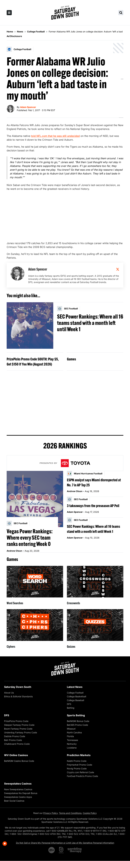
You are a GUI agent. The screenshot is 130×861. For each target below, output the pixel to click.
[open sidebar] (9, 12)
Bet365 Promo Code (77, 725)
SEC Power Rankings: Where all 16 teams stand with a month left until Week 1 (90, 322)
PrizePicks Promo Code (16, 721)
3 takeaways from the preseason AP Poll (93, 505)
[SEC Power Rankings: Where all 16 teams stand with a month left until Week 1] (30, 325)
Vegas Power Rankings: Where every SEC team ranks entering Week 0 (30, 537)
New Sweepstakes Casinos (18, 789)
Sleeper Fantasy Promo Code (19, 725)
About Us (9, 692)
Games (71, 359)
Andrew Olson (14, 550)
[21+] (51, 850)
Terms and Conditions (70, 813)
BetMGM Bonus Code (78, 721)
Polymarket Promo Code (79, 764)
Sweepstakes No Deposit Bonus (20, 793)
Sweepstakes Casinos (18, 783)
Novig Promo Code (77, 768)
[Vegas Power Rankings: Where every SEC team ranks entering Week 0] (35, 499)
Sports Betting (76, 715)
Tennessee (72, 740)
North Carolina (74, 732)
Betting (70, 707)
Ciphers (11, 646)
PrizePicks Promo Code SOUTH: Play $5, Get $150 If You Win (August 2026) (33, 361)
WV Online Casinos (16, 755)
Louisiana (72, 747)
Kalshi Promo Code (76, 761)
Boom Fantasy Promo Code (18, 728)
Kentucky (72, 743)
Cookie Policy (90, 813)
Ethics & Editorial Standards (18, 696)
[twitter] (118, 269)
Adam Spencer (28, 107)
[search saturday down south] (120, 12)
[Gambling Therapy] (75, 850)
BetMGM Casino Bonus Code (19, 761)
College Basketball (76, 696)
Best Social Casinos (14, 800)
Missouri (71, 728)
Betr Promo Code (13, 740)
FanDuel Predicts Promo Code (82, 776)
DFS (69, 704)
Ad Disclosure (14, 36)
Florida (70, 736)
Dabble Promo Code (14, 736)
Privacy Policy (50, 813)
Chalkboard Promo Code (17, 743)
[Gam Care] (61, 850)
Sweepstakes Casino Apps (18, 797)
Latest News (74, 686)
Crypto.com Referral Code (80, 772)
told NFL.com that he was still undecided (55, 135)
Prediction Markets (79, 755)
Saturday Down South (17, 686)
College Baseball (75, 700)
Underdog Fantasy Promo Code (20, 732)
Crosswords (73, 603)
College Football (75, 692)
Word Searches (15, 603)
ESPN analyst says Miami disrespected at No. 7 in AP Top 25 (94, 482)
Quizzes (71, 646)
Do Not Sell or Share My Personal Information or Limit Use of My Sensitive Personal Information (65, 842)
